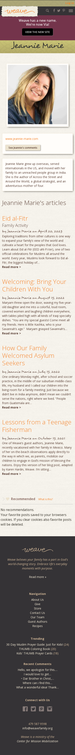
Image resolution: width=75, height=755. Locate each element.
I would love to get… (37, 674)
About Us (37, 600)
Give (37, 604)
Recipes (37, 626)
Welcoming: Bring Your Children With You (34, 285)
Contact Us (37, 613)
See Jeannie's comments (23, 147)
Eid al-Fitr (15, 218)
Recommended (23, 499)
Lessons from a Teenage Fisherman (36, 426)
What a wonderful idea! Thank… (37, 687)
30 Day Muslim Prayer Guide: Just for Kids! (34, 644)
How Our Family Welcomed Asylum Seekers (28, 355)
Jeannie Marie (19, 231)
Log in (69, 3)
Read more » (37, 577)
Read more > (11, 267)
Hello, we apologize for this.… (38, 670)
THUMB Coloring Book (34, 649)
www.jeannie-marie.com (21, 139)
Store (37, 608)
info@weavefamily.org (37, 728)
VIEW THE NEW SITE (37, 32)
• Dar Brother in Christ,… (37, 678)
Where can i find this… (37, 683)
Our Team (37, 617)
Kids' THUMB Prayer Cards (34, 653)
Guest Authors (37, 621)
